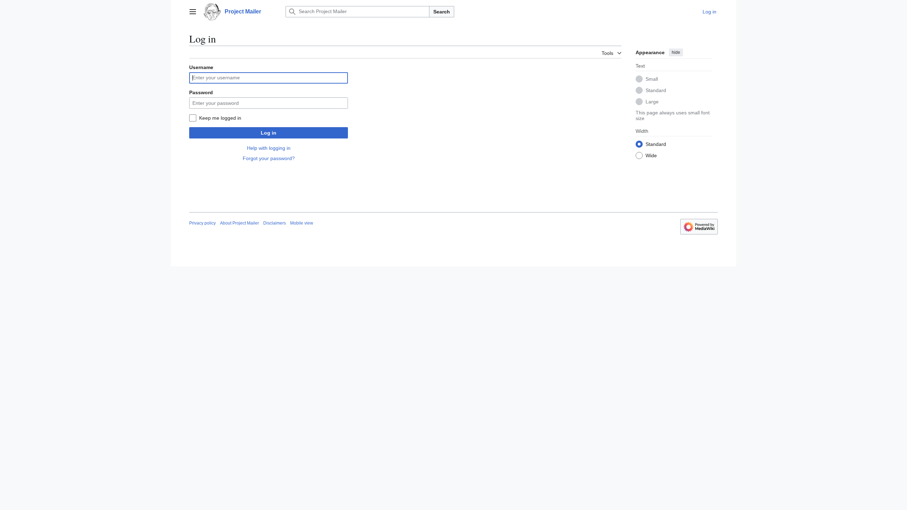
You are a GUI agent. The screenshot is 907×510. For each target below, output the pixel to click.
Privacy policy (202, 223)
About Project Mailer (239, 223)
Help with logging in (269, 148)
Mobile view (301, 223)
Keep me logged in (220, 118)
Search (441, 12)
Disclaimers (274, 223)
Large (652, 101)
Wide (651, 155)
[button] (192, 11)
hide (676, 52)
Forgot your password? (269, 158)
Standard (656, 90)
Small (652, 79)
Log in (268, 133)
